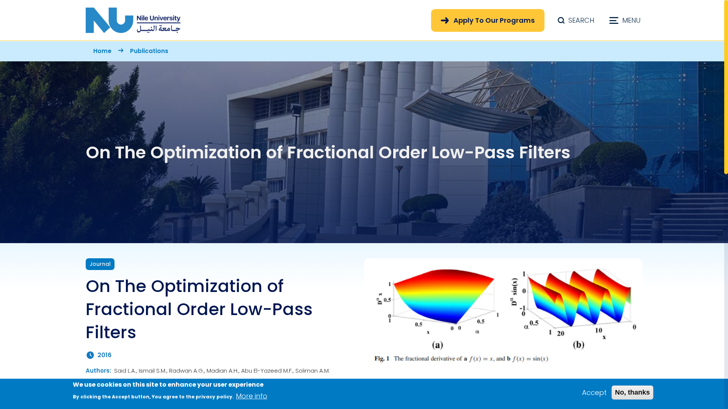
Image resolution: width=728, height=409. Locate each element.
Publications (149, 51)
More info (251, 396)
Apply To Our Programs (494, 20)
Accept (594, 392)
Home (102, 51)
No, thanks (632, 392)
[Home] (133, 20)
